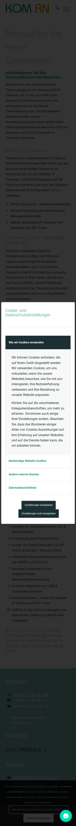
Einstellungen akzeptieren (39, 505)
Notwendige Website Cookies (27, 460)
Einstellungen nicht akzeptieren (39, 513)
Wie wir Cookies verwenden (26, 342)
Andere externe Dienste (24, 474)
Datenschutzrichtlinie (22, 487)
